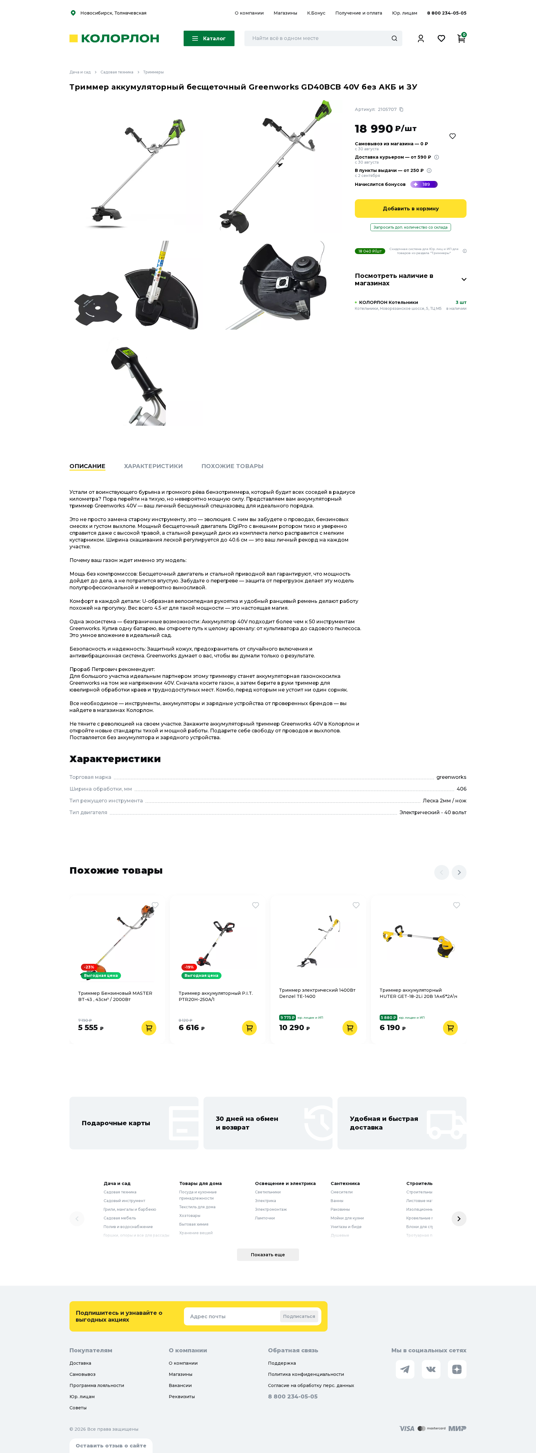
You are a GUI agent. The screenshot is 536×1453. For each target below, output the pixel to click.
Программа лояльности (96, 1385)
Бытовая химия (193, 1224)
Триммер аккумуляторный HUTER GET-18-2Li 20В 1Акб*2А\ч (418, 993)
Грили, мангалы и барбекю (130, 1209)
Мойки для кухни (347, 1218)
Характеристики (153, 466)
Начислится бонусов (380, 184)
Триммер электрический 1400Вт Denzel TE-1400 (317, 993)
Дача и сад (80, 72)
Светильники (268, 1192)
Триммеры (153, 72)
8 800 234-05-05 (447, 13)
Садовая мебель (120, 1218)
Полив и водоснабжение (128, 1226)
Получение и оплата (358, 13)
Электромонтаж (271, 1209)
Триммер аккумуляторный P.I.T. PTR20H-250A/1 (216, 996)
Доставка (80, 1363)
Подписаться (299, 1316)
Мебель (187, 1241)
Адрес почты (208, 1316)
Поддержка (282, 1363)
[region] (268, 476)
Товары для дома (200, 1183)
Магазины (286, 13)
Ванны (337, 1200)
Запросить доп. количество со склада (411, 227)
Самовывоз (82, 1374)
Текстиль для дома (197, 1207)
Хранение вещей (196, 1233)
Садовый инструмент (124, 1200)
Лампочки (265, 1218)
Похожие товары (232, 466)
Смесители (342, 1192)
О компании (250, 13)
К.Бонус (317, 13)
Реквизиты (182, 1396)
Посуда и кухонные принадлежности (198, 1195)
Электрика (265, 1200)
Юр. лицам (405, 13)
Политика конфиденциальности (306, 1374)
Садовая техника (116, 72)
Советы (78, 1408)
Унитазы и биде (346, 1226)
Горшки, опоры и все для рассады (136, 1235)
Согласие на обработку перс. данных (311, 1385)
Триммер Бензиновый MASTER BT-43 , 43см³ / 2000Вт (115, 996)
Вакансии (180, 1385)
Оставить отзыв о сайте (111, 1446)
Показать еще (268, 1255)
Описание (87, 466)
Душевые (340, 1235)
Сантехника (345, 1183)
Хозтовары (189, 1215)
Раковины (340, 1209)
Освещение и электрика (285, 1183)
